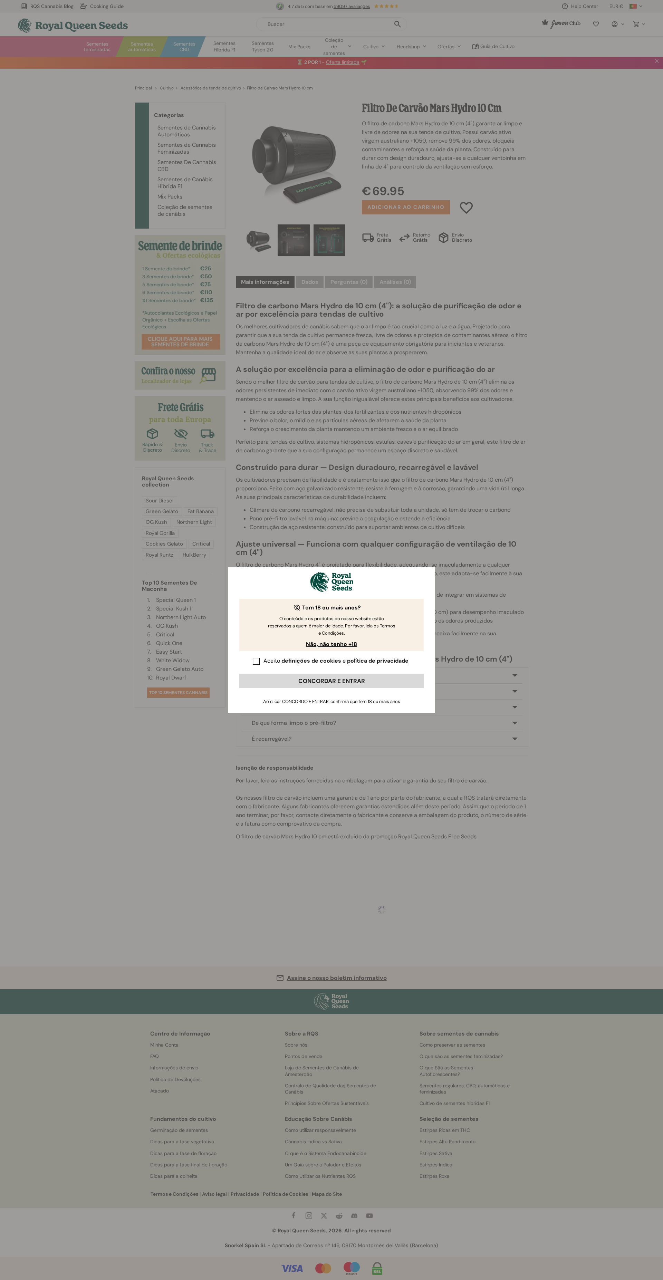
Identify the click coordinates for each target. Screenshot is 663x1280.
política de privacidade (378, 660)
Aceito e (336, 660)
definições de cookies (311, 660)
